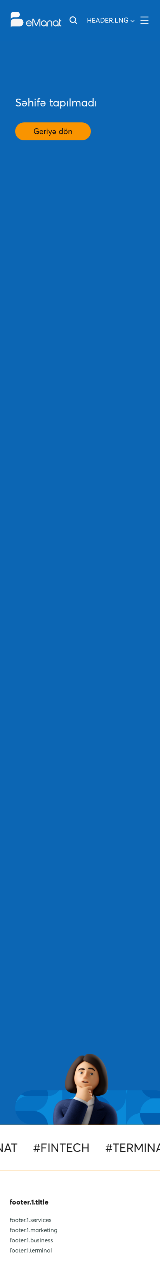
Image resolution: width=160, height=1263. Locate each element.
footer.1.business (31, 1240)
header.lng (108, 20)
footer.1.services (31, 1219)
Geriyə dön (53, 131)
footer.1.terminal (31, 1250)
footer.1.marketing (33, 1229)
